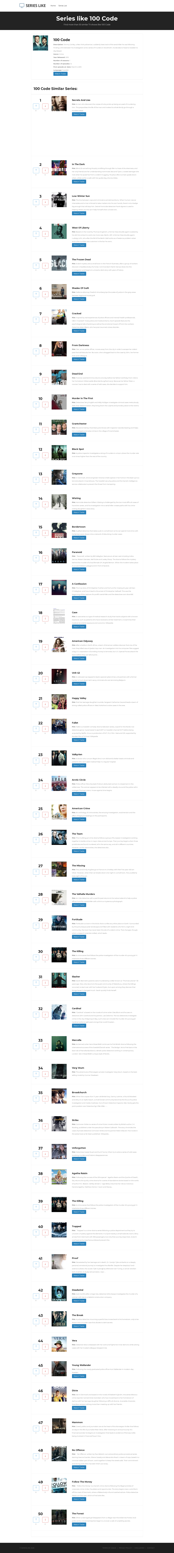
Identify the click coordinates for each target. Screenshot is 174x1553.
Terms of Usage (109, 1548)
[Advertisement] (87, 137)
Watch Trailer (60, 74)
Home (53, 6)
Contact (150, 1548)
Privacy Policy (125, 1548)
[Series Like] (33, 5)
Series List (62, 6)
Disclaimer (139, 1548)
